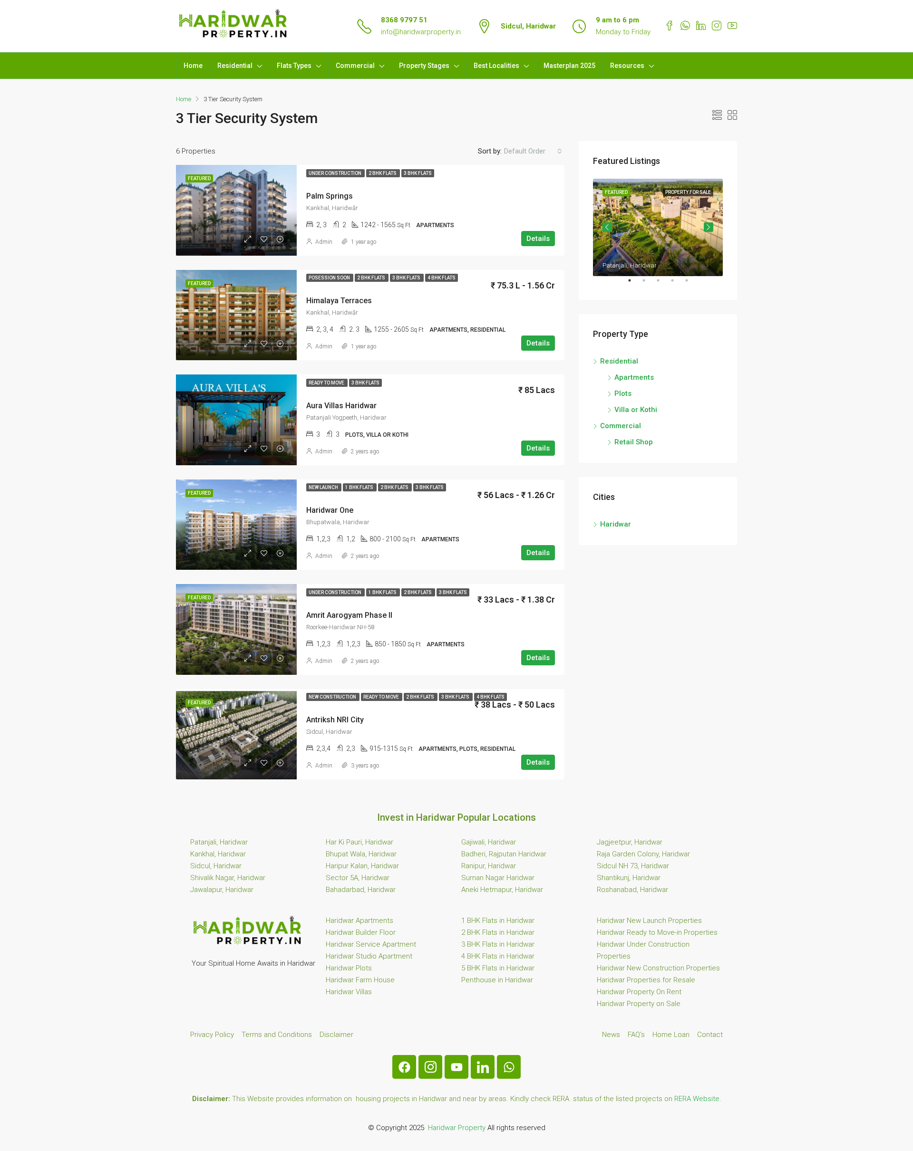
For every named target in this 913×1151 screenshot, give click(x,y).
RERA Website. (697, 1098)
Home (193, 65)
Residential (235, 65)
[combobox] (533, 151)
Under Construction (335, 173)
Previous (607, 227)
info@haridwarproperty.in (421, 32)
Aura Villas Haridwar (341, 405)
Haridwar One (329, 510)
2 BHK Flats (383, 173)
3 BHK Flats (418, 173)
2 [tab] (648, 284)
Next (708, 227)
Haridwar (615, 524)
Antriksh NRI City (335, 719)
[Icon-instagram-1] (430, 1067)
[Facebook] (404, 1067)
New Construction (333, 697)
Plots (622, 393)
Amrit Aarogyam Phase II (349, 615)
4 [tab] (677, 284)
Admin (323, 242)
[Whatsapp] (509, 1067)
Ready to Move (327, 382)
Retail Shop (633, 442)
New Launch (324, 487)
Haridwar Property (457, 1127)
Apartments (634, 377)
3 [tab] (663, 284)
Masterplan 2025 (569, 65)
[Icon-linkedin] (483, 1067)
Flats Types (294, 65)
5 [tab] (691, 284)
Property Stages (424, 65)
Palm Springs (329, 196)
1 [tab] (634, 284)
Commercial (355, 65)
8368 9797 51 (404, 20)
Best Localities (496, 65)
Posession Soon (330, 277)
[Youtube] (456, 1067)
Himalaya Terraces (339, 300)
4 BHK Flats (441, 277)
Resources (627, 65)
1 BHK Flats (359, 487)
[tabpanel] (658, 227)
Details (538, 238)
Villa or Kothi (635, 409)
